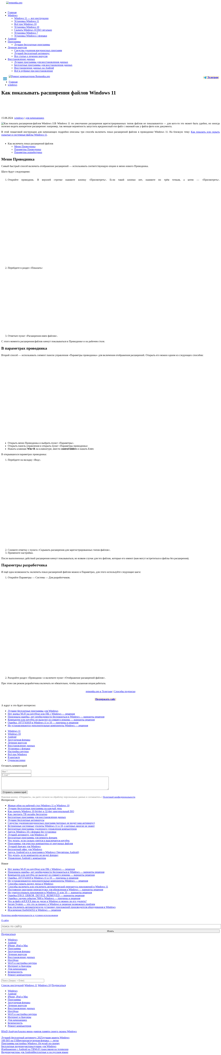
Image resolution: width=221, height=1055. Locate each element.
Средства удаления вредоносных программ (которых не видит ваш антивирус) (51, 823)
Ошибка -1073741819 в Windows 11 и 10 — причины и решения (43, 722)
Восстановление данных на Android (34, 68)
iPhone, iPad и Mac (18, 945)
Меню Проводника (24, 146)
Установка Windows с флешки (30, 35)
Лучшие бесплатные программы (32, 44)
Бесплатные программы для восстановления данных (43, 65)
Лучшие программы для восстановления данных (41, 62)
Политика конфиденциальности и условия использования (29, 915)
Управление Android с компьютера (27, 858)
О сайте (5, 920)
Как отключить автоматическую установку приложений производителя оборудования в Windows (62, 907)
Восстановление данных (21, 59)
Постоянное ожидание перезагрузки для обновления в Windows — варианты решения (55, 889)
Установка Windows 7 (26, 32)
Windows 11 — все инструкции (31, 18)
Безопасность (15, 971)
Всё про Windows (17, 754)
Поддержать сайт (105, 699)
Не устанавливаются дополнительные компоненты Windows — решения (48, 725)
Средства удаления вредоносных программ (38, 50)
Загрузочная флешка (19, 739)
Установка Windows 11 (26, 21)
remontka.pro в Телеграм (99, 691)
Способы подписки (124, 691)
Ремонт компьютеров (19, 974)
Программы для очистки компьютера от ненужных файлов (40, 843)
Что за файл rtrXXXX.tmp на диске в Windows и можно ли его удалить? (47, 901)
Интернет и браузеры (19, 966)
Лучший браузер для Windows (24, 846)
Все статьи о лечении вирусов (31, 56)
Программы (14, 41)
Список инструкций (12, 985)
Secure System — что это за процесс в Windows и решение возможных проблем (51, 904)
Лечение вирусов (17, 47)
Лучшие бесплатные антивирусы (26, 820)
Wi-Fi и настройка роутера (22, 963)
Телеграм (212, 77)
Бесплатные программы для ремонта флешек (32, 837)
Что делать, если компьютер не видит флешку (33, 855)
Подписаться (8, 934)
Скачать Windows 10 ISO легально (33, 30)
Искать (110, 931)
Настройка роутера (18, 751)
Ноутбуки (13, 960)
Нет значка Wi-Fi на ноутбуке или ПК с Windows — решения (41, 713)
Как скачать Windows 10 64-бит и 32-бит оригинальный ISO (41, 811)
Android (12, 38)
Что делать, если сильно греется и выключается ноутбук (39, 840)
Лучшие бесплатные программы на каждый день (35, 808)
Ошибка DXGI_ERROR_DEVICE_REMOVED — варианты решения (46, 895)
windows (19, 118)
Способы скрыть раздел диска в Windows (30, 883)
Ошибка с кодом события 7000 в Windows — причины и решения (44, 898)
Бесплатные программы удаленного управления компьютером (42, 828)
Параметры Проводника (27, 149)
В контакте (14, 757)
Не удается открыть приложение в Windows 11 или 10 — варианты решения (50, 892)
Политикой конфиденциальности (119, 797)
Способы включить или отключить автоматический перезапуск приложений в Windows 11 (58, 886)
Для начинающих (17, 969)
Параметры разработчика (28, 152)
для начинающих (34, 118)
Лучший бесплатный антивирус (32, 53)
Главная (12, 12)
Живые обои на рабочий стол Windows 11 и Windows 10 (38, 805)
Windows (12, 15)
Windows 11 (14, 731)
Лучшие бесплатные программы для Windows (33, 711)
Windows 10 (14, 734)
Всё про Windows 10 (25, 24)
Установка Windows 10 (26, 27)
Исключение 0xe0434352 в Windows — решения (34, 910)
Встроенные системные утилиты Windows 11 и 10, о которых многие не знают (51, 826)
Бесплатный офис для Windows (25, 849)
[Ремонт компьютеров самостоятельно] (21, 3)
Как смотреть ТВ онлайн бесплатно (27, 814)
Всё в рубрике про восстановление (33, 70)
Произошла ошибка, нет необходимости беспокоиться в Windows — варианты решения (56, 716)
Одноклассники (16, 760)
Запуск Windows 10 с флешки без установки (32, 831)
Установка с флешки (19, 748)
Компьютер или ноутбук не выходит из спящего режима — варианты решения (51, 719)
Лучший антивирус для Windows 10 (27, 834)
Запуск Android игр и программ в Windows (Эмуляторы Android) (43, 852)
